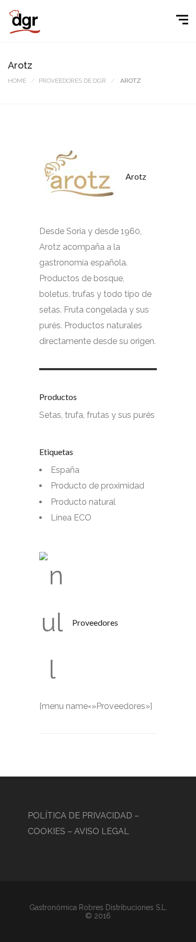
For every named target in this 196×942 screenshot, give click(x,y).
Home (17, 80)
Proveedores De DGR (72, 80)
